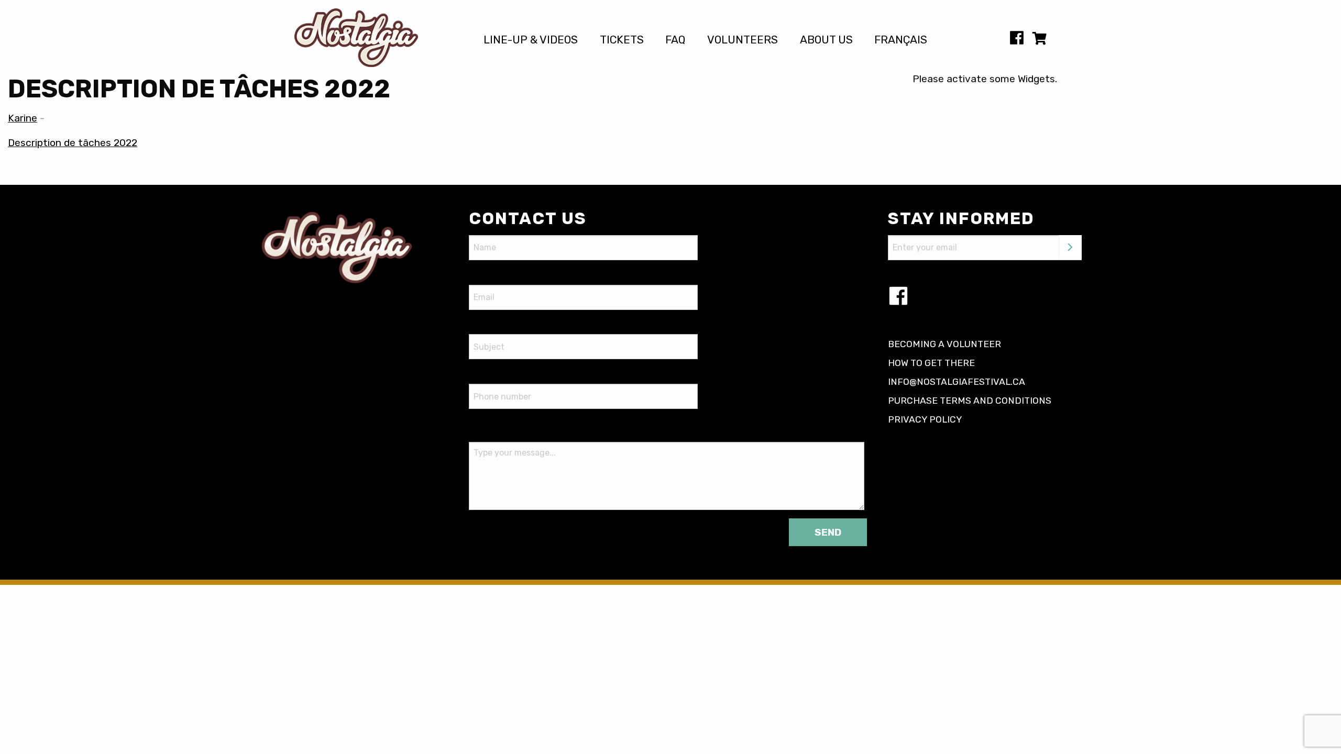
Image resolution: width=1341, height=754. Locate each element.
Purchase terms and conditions (969, 400)
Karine (22, 118)
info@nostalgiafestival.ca (956, 381)
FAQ (675, 40)
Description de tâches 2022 (72, 143)
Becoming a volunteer (944, 344)
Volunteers (742, 40)
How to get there (931, 363)
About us (826, 40)
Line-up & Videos (530, 40)
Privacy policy (925, 419)
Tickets (622, 40)
